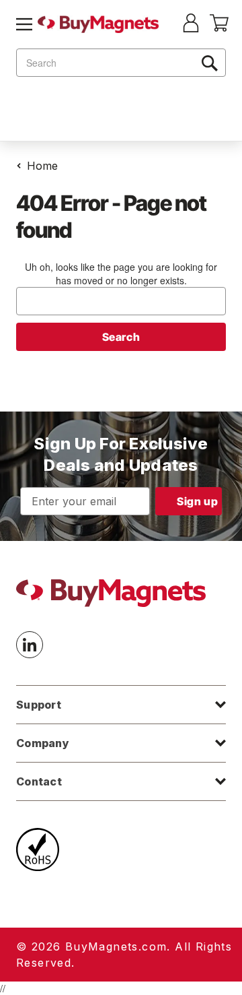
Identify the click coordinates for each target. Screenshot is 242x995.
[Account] (191, 24)
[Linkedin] (29, 644)
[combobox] (121, 63)
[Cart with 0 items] (219, 27)
